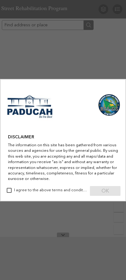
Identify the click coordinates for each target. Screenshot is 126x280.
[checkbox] (9, 190)
